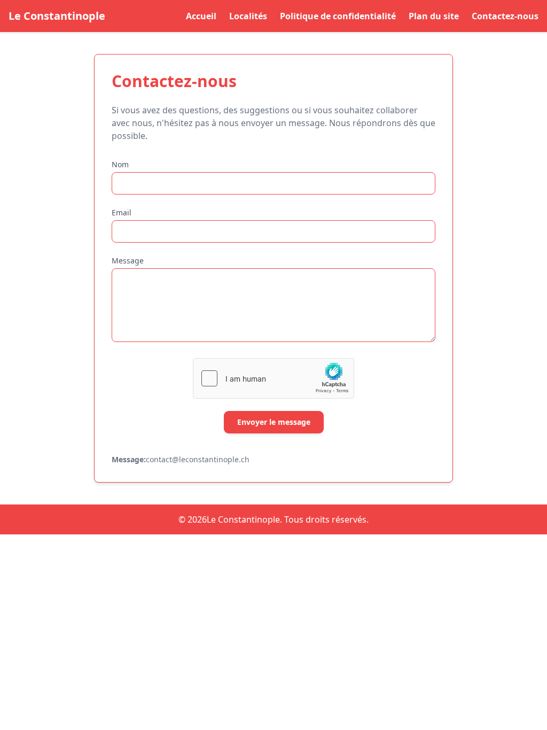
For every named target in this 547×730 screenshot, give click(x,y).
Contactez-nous (505, 16)
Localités (248, 16)
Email (121, 212)
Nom (120, 164)
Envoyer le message (273, 422)
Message (128, 260)
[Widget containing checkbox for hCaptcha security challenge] (273, 378)
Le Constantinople (57, 16)
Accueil (201, 16)
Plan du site (434, 16)
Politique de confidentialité (338, 16)
